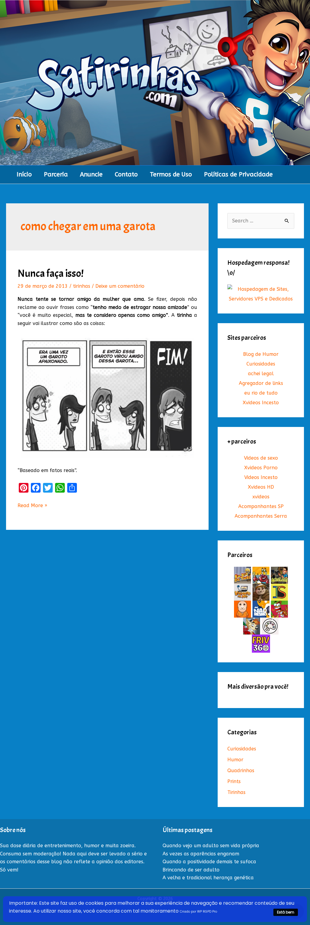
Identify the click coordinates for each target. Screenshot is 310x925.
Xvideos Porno (261, 468)
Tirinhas (236, 792)
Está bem (285, 912)
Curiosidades (260, 364)
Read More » (32, 506)
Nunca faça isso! (51, 273)
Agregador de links (261, 383)
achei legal (261, 373)
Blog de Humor (261, 354)
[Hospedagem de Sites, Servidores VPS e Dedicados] (260, 294)
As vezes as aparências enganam (201, 854)
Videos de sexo (261, 458)
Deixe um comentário (119, 286)
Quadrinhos (240, 770)
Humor (235, 760)
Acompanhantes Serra (261, 516)
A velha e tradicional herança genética (208, 878)
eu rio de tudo (261, 393)
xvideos (260, 497)
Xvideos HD (261, 487)
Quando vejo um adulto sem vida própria (211, 845)
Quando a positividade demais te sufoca (209, 861)
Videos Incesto (261, 477)
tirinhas (81, 286)
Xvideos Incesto (261, 402)
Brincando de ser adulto (191, 870)
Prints (234, 781)
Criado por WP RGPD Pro (198, 911)
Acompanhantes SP (261, 506)
